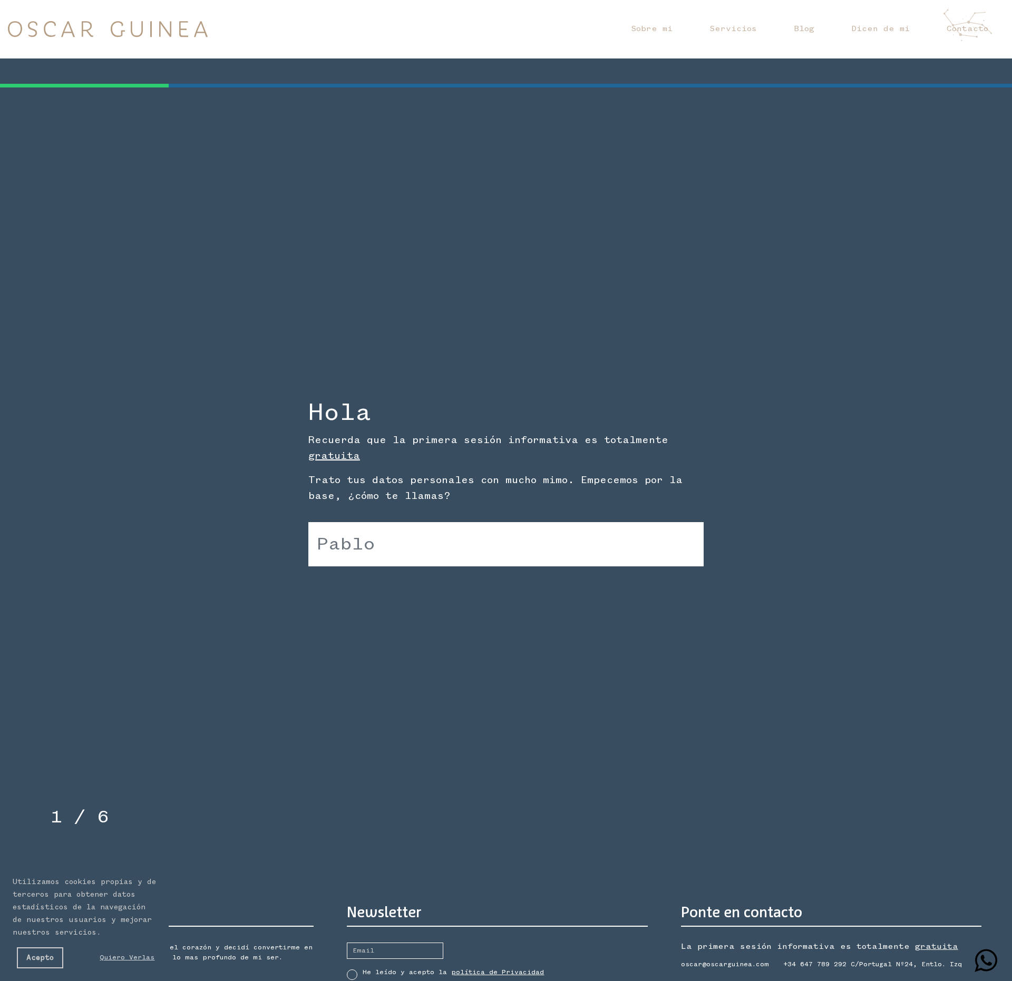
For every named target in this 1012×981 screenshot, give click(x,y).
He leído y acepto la (453, 972)
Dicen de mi (880, 29)
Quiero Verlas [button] (127, 957)
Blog (804, 29)
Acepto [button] (40, 958)
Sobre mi (652, 29)
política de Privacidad (497, 972)
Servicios (733, 29)
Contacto (967, 29)
